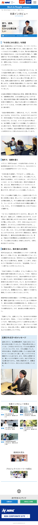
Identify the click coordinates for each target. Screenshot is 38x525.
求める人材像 (28, 502)
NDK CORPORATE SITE (14, 516)
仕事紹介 (9, 502)
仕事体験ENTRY (28, 1)
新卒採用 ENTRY (22, 1)
